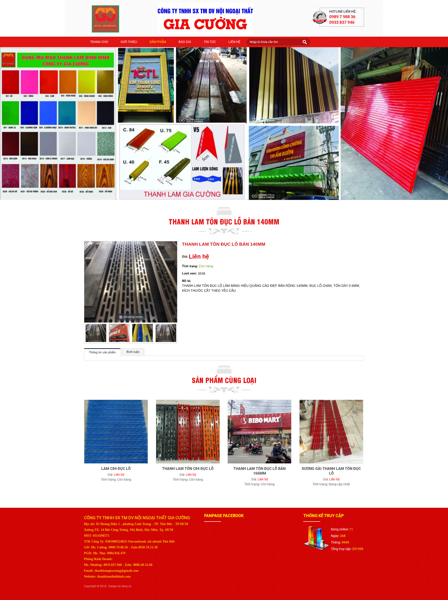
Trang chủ (99, 42)
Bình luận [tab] (132, 352)
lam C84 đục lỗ (116, 468)
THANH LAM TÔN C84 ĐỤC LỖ (188, 468)
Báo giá (184, 42)
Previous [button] (87, 333)
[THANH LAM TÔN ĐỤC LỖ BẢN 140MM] (95, 333)
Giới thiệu (129, 42)
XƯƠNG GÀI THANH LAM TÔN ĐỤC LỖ (331, 471)
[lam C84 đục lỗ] (116, 402)
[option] (96, 333)
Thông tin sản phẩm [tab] (102, 352)
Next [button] (174, 333)
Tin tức (210, 42)
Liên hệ (234, 42)
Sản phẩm (158, 42)
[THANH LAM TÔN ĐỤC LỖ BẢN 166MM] (259, 402)
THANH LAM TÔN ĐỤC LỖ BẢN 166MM (259, 471)
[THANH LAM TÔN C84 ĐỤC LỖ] (188, 402)
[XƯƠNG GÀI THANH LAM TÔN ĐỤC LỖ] (331, 402)
